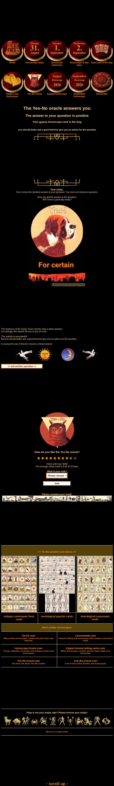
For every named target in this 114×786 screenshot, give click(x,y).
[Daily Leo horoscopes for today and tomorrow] (43, 725)
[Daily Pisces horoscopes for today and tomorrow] (106, 725)
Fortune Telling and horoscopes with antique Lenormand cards (85, 638)
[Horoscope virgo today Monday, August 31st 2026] (12, 61)
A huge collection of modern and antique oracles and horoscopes (28, 650)
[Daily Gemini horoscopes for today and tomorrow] (25, 725)
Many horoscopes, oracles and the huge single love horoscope (85, 650)
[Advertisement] (57, 20)
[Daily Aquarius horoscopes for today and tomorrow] (97, 725)
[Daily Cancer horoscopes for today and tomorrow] (34, 725)
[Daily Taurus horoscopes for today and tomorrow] (16, 725)
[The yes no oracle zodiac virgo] (34, 92)
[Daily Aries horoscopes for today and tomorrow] (7, 725)
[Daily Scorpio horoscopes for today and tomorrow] (70, 725)
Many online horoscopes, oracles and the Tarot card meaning (28, 638)
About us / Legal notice (57, 732)
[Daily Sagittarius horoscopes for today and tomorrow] (79, 725)
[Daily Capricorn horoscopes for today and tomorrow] (88, 725)
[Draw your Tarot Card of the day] (102, 61)
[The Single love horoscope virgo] (12, 92)
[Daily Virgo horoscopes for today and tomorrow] (52, 725)
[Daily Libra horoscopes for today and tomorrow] (61, 725)
